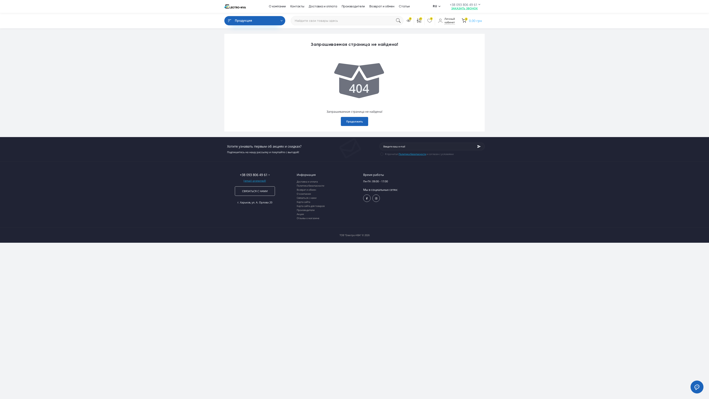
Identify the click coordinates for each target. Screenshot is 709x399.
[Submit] (479, 146)
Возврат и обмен (381, 6)
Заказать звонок (464, 8)
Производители (353, 6)
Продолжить (354, 121)
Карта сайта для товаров (311, 206)
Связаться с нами (255, 191)
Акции (300, 214)
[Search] (399, 20)
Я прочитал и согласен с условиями (419, 154)
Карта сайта (303, 202)
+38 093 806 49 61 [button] (254, 175)
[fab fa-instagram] (376, 198)
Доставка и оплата (323, 6)
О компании (277, 6)
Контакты (297, 6)
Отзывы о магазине (308, 218)
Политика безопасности (412, 154)
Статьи (404, 6)
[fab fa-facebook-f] (367, 198)
